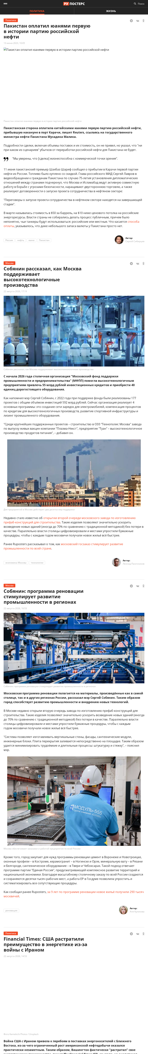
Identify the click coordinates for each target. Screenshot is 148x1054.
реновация (11, 910)
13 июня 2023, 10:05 (14, 43)
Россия (9, 240)
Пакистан (44, 240)
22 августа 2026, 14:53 (15, 956)
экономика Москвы (15, 562)
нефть (20, 240)
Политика (37, 11)
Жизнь (111, 11)
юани (31, 240)
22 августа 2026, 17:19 (15, 291)
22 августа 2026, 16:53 (15, 608)
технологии (37, 562)
